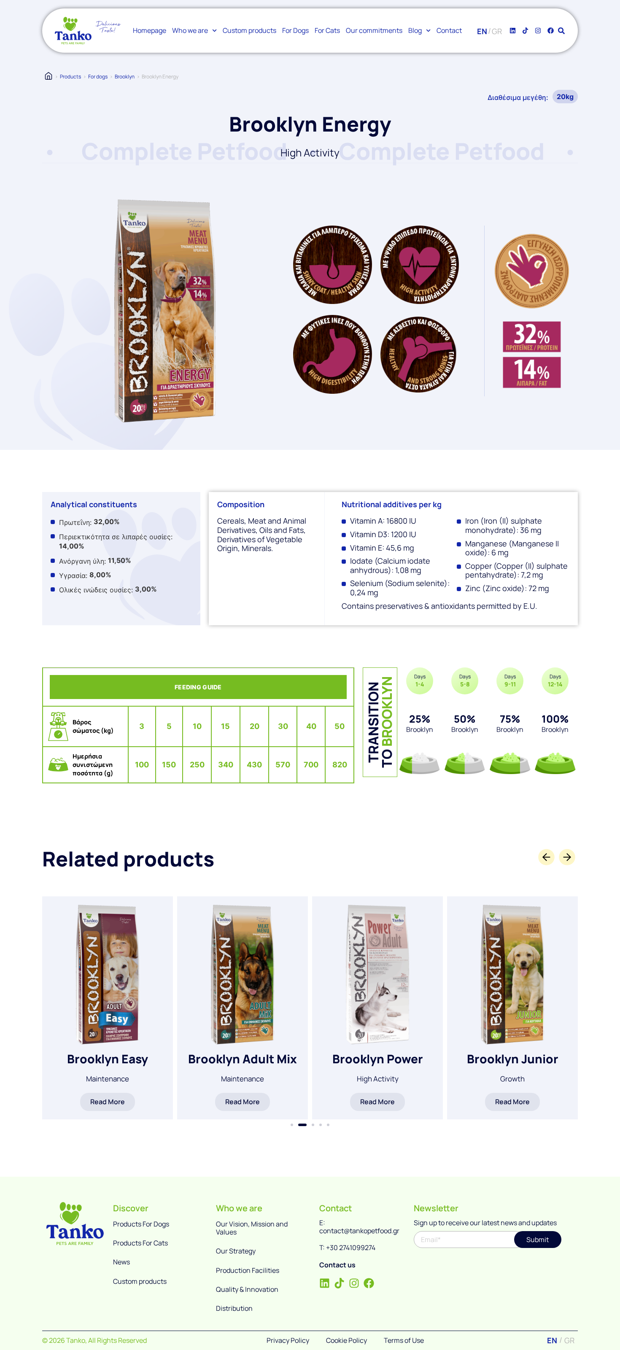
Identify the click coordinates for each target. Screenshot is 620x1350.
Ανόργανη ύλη (81, 561)
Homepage (149, 31)
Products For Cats (140, 1243)
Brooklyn (125, 76)
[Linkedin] (513, 30)
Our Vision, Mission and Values (252, 1228)
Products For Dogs (141, 1224)
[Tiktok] (525, 30)
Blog (415, 31)
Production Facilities (247, 1270)
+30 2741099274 (350, 1247)
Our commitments (374, 31)
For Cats (327, 31)
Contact (449, 31)
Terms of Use (404, 1340)
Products (70, 76)
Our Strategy (236, 1251)
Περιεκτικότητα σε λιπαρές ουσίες (115, 536)
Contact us (337, 1264)
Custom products (249, 31)
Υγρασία (72, 575)
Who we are (190, 31)
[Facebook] (551, 30)
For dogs (98, 76)
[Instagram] (538, 30)
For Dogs (295, 31)
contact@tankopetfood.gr (359, 1230)
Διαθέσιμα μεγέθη (517, 97)
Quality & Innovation (247, 1289)
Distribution (234, 1308)
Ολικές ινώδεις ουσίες (95, 589)
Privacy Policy (288, 1340)
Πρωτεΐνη (74, 522)
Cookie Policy (346, 1340)
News (121, 1262)
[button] (292, 1125)
